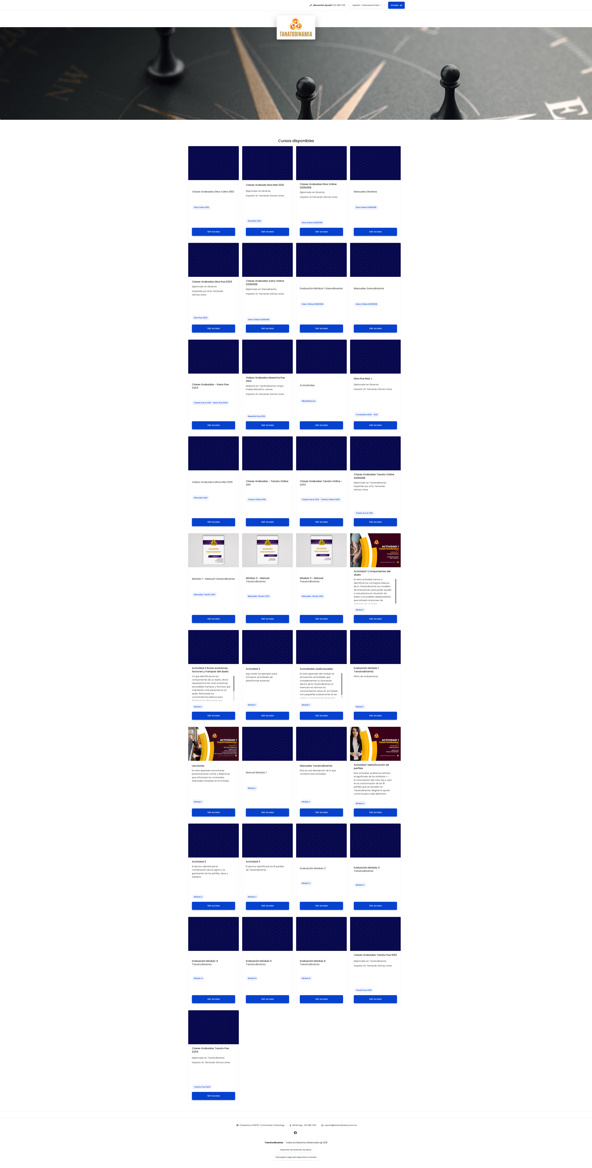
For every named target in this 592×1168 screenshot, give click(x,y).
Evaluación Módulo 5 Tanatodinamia (259, 962)
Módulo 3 (360, 885)
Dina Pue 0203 (200, 317)
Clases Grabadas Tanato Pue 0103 (375, 955)
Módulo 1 (360, 609)
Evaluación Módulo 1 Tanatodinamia (366, 669)
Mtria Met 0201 (201, 497)
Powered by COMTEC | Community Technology (262, 1125)
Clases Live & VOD (364, 513)
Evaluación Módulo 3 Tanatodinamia (367, 869)
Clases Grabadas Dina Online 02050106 (318, 185)
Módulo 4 (198, 978)
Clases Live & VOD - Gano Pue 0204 (211, 402)
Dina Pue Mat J (363, 378)
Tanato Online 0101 (257, 499)
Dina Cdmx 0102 (201, 207)
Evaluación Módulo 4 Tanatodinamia (205, 962)
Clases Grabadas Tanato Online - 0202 (321, 482)
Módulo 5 (252, 978)
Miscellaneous (308, 401)
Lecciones (198, 766)
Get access (213, 231)
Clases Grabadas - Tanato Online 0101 (267, 482)
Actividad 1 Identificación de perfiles (371, 766)
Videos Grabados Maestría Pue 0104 (265, 379)
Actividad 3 (253, 669)
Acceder (395, 5)
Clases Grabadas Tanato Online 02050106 (374, 476)
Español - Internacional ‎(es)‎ (366, 5)
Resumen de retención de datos (296, 1149)
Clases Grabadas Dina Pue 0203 (212, 281)
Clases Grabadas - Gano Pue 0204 (210, 386)
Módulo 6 (306, 978)
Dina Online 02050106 (312, 222)
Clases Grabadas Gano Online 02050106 (265, 282)
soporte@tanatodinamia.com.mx (341, 1125)
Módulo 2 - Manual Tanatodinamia (257, 579)
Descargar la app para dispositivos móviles (296, 1157)
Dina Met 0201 (254, 221)
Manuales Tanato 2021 (204, 594)
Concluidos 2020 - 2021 (367, 414)
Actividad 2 (199, 861)
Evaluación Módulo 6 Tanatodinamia (313, 962)
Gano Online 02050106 (258, 319)
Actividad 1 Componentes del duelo (372, 573)
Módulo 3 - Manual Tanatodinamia (311, 579)
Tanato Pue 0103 (364, 990)
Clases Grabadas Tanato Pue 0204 (210, 1050)
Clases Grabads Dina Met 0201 (265, 185)
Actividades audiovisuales (316, 669)
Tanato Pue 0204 (202, 1087)
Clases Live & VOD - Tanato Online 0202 (321, 499)
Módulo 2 (360, 803)
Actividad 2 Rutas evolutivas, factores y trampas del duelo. (210, 669)
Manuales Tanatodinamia (316, 766)
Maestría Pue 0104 (256, 416)
